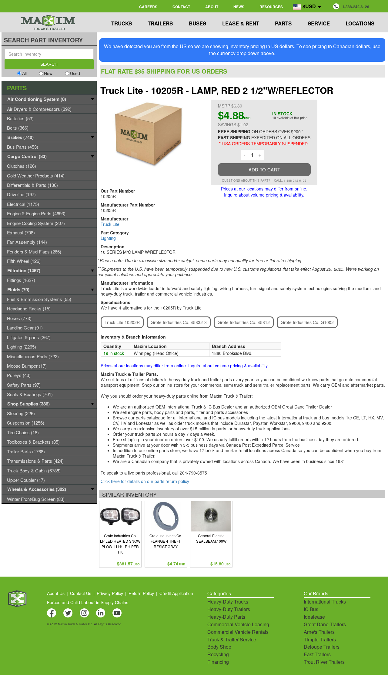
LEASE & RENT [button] (240, 23)
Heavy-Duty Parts (226, 616)
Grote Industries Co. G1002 (307, 322)
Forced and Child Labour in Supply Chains (87, 602)
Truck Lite (110, 224)
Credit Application (176, 593)
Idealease (314, 616)
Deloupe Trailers (322, 646)
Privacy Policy (110, 593)
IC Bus (311, 609)
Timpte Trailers (320, 639)
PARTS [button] (283, 23)
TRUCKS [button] (121, 23)
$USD (309, 6)
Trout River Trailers (324, 661)
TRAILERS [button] (160, 23)
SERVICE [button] (319, 23)
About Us (56, 593)
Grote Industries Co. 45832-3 (179, 322)
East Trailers (317, 654)
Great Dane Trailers (325, 624)
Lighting (108, 238)
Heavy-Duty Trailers (228, 609)
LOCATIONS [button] (360, 23)
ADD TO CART (264, 169)
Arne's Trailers (319, 631)
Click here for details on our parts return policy (145, 481)
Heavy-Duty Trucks (227, 601)
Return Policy (141, 593)
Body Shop (219, 646)
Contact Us (80, 593)
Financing (218, 661)
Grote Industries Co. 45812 (244, 322)
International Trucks (325, 601)
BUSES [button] (197, 23)
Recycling (218, 654)
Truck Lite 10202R (122, 322)
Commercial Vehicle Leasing (238, 624)
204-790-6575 (193, 473)
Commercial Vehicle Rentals (238, 631)
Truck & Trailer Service (231, 639)
